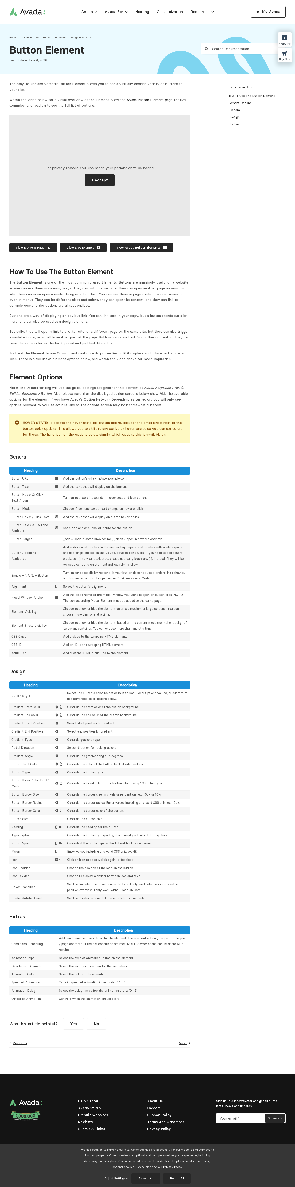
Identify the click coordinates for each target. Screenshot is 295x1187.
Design (235, 117)
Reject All (177, 1178)
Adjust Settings (115, 1178)
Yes (73, 1023)
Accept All (145, 1178)
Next (183, 1043)
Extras (234, 124)
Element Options (240, 103)
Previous (20, 1043)
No (96, 1023)
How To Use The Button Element (251, 96)
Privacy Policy (172, 1167)
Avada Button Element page (150, 100)
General (235, 110)
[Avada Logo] (27, 9)
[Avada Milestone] (25, 1112)
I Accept (100, 180)
